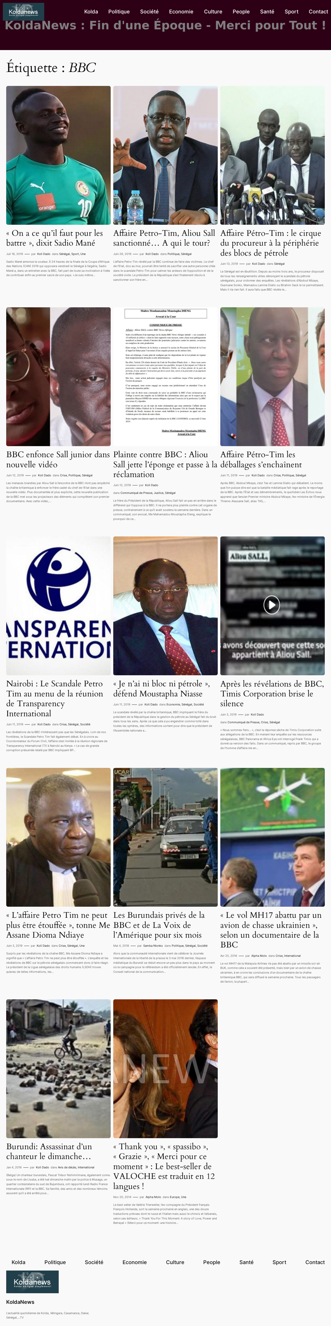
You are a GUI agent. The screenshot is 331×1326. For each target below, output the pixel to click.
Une (83, 254)
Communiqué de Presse (136, 493)
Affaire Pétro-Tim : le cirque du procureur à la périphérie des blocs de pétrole (270, 243)
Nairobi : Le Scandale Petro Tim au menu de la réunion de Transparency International (54, 699)
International (292, 956)
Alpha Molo (259, 956)
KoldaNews (20, 1302)
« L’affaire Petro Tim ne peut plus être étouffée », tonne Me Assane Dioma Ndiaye (58, 925)
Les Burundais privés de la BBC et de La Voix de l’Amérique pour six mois (159, 925)
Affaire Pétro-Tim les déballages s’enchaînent (261, 460)
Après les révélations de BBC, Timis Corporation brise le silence (272, 694)
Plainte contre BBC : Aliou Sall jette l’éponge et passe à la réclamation (165, 464)
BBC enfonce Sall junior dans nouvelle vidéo (58, 460)
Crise (63, 475)
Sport (75, 254)
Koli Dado (43, 254)
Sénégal (64, 254)
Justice (158, 493)
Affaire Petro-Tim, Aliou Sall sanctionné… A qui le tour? (164, 238)
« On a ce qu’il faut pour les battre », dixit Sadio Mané (54, 238)
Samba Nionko (153, 945)
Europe (174, 1197)
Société (85, 724)
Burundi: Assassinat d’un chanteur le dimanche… (49, 1152)
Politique (173, 254)
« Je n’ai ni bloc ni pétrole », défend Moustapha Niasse (161, 689)
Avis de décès (67, 1167)
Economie (173, 704)
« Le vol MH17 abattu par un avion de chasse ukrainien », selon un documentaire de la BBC (271, 930)
